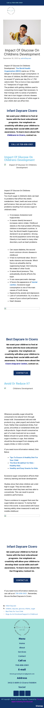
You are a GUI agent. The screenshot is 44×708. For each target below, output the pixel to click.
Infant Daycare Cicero (22, 111)
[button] (40, 10)
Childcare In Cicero (16, 135)
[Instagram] (31, 2)
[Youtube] (39, 2)
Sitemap (39, 706)
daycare (15, 608)
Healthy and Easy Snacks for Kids (24, 468)
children (8, 608)
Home (22, 643)
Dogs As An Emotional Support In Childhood (22, 614)
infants (27, 608)
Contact (22, 656)
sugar (33, 608)
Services (22, 652)
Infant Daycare (11, 606)
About (22, 647)
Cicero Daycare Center (16, 363)
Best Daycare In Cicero (22, 339)
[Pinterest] (35, 2)
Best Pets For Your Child (14, 611)
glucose (21, 608)
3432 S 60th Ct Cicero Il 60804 (22, 682)
